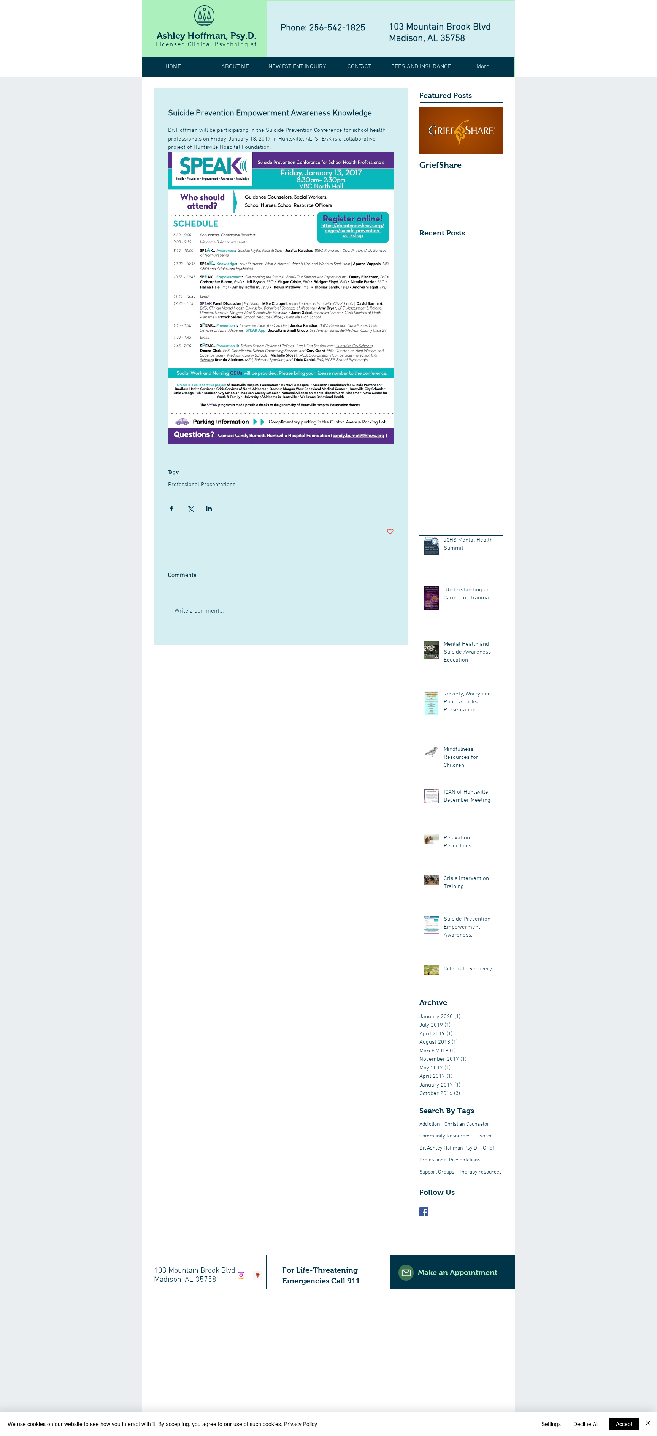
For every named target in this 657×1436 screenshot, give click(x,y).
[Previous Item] (431, 131)
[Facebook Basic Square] (423, 1211)
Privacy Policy (300, 1424)
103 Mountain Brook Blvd (440, 27)
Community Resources (445, 1136)
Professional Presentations (201, 484)
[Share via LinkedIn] (209, 508)
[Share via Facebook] (171, 508)
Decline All (585, 1424)
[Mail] (406, 1273)
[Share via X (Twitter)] (190, 508)
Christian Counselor (466, 1124)
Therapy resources (480, 1172)
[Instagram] (241, 1275)
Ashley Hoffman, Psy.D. (206, 35)
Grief (488, 1148)
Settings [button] (551, 1424)
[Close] (647, 1424)
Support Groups (436, 1172)
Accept (624, 1424)
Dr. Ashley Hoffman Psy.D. (448, 1148)
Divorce (484, 1136)
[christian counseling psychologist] (257, 1275)
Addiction (429, 1124)
